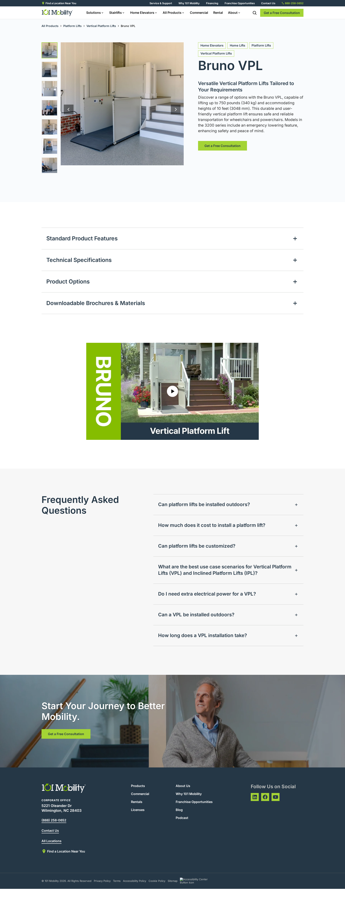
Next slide (175, 109)
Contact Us (268, 3)
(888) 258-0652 (54, 820)
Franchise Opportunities (240, 3)
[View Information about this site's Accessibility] (197, 881)
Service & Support (161, 3)
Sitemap (172, 880)
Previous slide (68, 109)
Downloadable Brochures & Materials (95, 303)
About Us (183, 786)
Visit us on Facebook (265, 797)
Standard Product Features (82, 238)
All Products (172, 13)
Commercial (199, 13)
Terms (117, 880)
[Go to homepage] (57, 12)
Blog (179, 810)
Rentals (136, 802)
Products (138, 786)
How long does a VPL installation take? (202, 635)
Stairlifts (115, 13)
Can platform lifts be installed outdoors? (204, 504)
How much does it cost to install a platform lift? (211, 525)
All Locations (51, 841)
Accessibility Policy (134, 880)
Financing (212, 3)
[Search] (254, 12)
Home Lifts (237, 45)
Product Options (68, 281)
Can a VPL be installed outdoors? (196, 615)
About (233, 13)
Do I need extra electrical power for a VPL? (207, 594)
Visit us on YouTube (276, 797)
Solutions (93, 13)
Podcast (182, 818)
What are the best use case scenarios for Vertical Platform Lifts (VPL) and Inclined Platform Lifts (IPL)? (224, 570)
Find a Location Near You (61, 3)
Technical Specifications (79, 260)
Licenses (138, 810)
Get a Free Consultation (282, 13)
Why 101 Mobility (189, 3)
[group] (50, 50)
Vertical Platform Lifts (101, 26)
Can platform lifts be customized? (196, 546)
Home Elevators (142, 13)
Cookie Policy (157, 880)
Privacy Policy (102, 880)
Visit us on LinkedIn (255, 797)
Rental (218, 13)
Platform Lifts (72, 26)
